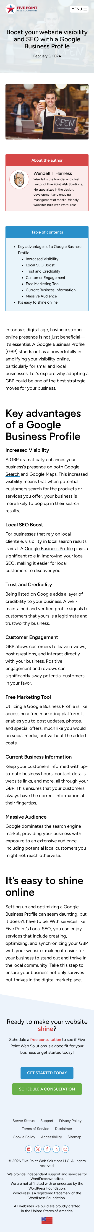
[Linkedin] (28, 1149)
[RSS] (56, 1149)
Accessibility (51, 1137)
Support (46, 1121)
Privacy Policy (70, 1121)
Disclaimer (63, 1129)
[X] (38, 1149)
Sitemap (74, 1137)
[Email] (65, 1149)
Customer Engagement (45, 277)
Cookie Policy (24, 1137)
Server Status (23, 1121)
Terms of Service (35, 1129)
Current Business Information (51, 290)
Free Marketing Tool (43, 283)
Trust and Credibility (43, 271)
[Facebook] (47, 1149)
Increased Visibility (42, 259)
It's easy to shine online (37, 302)
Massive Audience (41, 296)
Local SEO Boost (40, 265)
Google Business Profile (49, 548)
